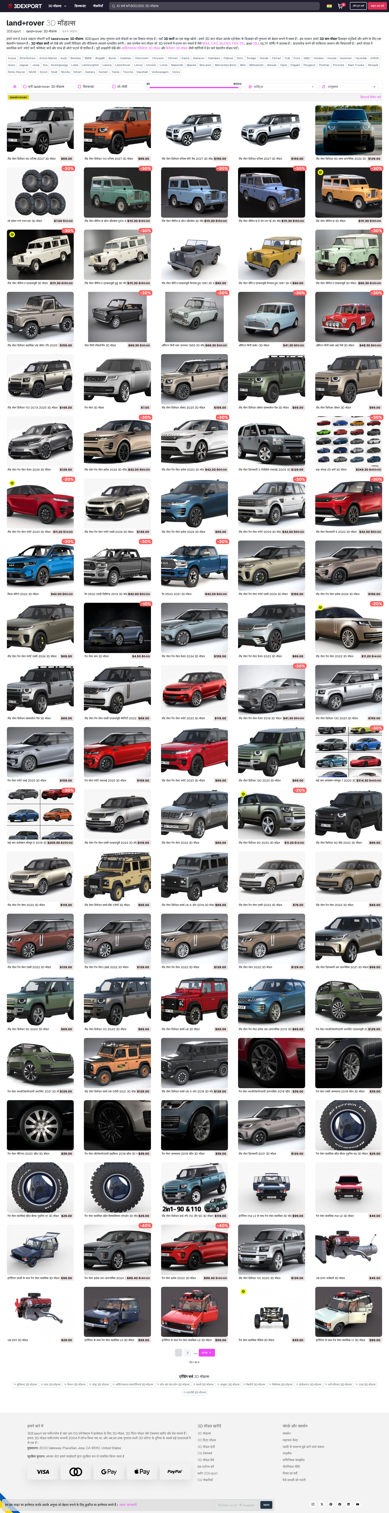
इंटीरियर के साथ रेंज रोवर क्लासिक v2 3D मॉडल (187, 1340)
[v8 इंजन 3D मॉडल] (40, 1312)
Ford (297, 58)
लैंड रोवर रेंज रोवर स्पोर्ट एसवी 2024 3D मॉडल (109, 532)
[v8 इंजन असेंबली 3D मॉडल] (348, 1250)
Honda (331, 58)
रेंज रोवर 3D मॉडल (94, 407)
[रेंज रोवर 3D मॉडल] (117, 379)
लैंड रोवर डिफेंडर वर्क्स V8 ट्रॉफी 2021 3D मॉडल (110, 1091)
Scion (43, 72)
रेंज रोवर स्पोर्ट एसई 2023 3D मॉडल (26, 780)
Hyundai (361, 58)
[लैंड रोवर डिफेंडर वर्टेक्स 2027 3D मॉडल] (271, 130)
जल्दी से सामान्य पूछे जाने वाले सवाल (303, 1447)
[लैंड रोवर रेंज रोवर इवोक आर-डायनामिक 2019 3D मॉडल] (271, 1001)
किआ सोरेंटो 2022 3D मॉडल (22, 594)
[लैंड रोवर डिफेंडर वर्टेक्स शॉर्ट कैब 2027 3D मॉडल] (194, 130)
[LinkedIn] (349, 1505)
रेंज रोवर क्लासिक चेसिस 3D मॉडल (256, 1340)
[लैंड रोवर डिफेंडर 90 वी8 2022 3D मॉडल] (348, 814)
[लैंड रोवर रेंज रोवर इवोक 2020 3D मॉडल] (194, 441)
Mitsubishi (256, 65)
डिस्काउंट (88, 86)
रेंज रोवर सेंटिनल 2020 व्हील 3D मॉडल (28, 1153)
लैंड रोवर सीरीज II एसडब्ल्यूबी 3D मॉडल (336, 283)
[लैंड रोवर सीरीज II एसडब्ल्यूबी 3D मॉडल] (348, 255)
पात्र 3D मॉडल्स (51, 1384)
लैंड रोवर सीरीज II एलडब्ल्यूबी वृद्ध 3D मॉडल (106, 283)
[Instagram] (313, 1505)
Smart (77, 72)
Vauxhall (142, 72)
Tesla (115, 72)
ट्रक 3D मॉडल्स (366, 1384)
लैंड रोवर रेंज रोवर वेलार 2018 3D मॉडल (260, 718)
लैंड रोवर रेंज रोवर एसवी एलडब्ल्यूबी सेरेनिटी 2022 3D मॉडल (115, 718)
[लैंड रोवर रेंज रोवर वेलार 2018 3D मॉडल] (271, 690)
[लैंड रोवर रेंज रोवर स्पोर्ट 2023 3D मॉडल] (40, 503)
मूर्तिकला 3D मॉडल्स (26, 1384)
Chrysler (158, 58)
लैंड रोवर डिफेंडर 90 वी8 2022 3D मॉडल (339, 843)
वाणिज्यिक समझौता (294, 1460)
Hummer (346, 58)
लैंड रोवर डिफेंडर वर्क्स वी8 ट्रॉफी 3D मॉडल (107, 905)
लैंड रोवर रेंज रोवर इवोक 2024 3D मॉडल (106, 469)
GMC (307, 58)
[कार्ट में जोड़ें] (59, 149)
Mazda (191, 65)
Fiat (287, 58)
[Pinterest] (331, 1505)
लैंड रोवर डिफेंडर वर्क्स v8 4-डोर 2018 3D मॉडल (188, 905)
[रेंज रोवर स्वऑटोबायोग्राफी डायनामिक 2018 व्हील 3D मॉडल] (271, 1063)
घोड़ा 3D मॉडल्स (100, 1384)
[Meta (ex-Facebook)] (340, 1505)
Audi (64, 58)
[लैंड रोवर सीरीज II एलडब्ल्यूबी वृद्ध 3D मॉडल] (117, 255)
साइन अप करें (377, 6)
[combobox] (284, 86)
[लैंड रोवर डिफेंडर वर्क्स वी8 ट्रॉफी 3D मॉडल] (117, 876)
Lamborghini (90, 65)
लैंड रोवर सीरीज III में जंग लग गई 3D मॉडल (260, 221)
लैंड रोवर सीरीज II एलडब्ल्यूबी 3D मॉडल (27, 283)
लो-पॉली (122, 86)
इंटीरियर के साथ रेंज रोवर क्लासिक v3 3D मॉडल (109, 1340)
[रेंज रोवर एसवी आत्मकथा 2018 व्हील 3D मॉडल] (348, 1063)
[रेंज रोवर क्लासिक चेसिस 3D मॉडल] (271, 1312)
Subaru (90, 72)
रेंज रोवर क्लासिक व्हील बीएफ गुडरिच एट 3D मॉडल (33, 1216)
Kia (45, 65)
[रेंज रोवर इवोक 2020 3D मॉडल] (194, 1250)
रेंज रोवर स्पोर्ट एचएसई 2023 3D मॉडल (105, 780)
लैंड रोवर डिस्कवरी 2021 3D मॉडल (257, 1153)
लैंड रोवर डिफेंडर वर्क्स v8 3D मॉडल (181, 1029)
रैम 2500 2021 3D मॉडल (176, 594)
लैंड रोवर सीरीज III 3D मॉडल (330, 221)
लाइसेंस (287, 1453)
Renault (373, 65)
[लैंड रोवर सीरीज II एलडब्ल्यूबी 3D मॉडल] (40, 255)
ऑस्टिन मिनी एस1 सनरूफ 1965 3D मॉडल (184, 345)
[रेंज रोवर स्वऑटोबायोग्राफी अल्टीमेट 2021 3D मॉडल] (40, 1063)
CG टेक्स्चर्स (205, 1453)
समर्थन (287, 1433)
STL (242, 43)
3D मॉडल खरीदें (209, 1426)
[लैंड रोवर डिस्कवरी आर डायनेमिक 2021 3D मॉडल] (348, 939)
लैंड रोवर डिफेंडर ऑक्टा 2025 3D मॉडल (183, 407)
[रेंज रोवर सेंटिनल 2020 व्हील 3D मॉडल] (40, 1125)
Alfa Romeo (27, 58)
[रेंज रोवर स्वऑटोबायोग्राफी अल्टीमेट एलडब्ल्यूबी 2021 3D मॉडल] (348, 1001)
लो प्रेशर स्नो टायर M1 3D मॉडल (24, 221)
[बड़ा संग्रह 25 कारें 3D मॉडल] (348, 441)
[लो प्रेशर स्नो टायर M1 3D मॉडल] (40, 192)
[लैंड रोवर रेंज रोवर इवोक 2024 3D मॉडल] (117, 441)
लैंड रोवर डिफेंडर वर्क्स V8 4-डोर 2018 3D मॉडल (188, 1091)
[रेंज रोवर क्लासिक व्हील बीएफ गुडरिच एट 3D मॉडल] (40, 1187)
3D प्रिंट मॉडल (207, 1440)
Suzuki (103, 72)
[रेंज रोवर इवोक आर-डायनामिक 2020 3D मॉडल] (117, 1250)
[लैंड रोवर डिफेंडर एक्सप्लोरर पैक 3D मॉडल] (40, 690)
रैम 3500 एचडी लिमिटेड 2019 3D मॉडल (106, 594)
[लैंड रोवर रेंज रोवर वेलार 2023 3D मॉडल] (271, 628)
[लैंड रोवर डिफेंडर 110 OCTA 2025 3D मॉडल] (40, 379)
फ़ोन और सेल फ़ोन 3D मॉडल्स (174, 1384)
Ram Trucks (356, 65)
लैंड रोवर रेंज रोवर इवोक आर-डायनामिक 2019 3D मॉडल (268, 1029)
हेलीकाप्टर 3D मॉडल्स (310, 1384)
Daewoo (198, 58)
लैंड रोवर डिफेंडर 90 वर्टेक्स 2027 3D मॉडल (31, 159)
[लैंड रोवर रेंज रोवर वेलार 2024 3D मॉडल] (40, 441)
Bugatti (100, 58)
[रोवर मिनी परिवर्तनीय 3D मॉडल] (117, 317)
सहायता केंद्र (290, 1440)
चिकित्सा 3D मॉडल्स (281, 1384)
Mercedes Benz (225, 65)
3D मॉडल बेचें (206, 1460)
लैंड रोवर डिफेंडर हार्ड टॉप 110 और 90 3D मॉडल (187, 1216)
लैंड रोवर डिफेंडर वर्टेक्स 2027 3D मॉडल (260, 159)
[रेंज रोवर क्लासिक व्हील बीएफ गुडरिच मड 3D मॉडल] (348, 1125)
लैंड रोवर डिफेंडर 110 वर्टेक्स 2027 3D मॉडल (108, 159)
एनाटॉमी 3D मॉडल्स (196, 1392)
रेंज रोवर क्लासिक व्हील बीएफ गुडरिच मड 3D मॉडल (342, 1153)
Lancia (107, 65)
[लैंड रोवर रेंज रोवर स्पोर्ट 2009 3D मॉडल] (271, 503)
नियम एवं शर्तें (290, 1473)
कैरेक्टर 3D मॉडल (177, 48)
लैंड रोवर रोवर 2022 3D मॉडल (255, 967)
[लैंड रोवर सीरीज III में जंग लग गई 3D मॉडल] (271, 192)
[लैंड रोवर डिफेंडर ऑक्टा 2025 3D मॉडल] (194, 379)
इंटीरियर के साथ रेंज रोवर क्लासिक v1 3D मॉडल (340, 1340)
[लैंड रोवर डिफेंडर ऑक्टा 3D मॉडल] (348, 379)
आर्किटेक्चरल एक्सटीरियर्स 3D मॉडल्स (134, 1384)
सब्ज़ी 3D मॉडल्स (204, 1384)
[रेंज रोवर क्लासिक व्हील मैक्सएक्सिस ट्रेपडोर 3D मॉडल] (117, 1187)
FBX (235, 43)
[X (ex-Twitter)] (322, 1505)
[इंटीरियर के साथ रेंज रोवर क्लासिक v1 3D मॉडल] (348, 1312)
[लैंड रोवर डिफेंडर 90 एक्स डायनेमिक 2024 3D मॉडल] (348, 130)
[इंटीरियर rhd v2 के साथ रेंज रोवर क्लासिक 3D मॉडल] (271, 1187)
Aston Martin (48, 58)
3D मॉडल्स (204, 1433)
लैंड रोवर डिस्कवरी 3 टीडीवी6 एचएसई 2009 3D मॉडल (268, 469)
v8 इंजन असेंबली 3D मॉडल (330, 1278)
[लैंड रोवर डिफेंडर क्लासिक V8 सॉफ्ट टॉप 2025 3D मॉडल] (40, 317)
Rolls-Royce (16, 72)
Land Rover (123, 65)
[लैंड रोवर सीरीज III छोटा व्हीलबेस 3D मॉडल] (194, 192)
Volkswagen (160, 72)
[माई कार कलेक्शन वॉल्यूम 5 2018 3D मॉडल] (40, 814)
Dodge (251, 58)
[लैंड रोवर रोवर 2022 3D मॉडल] (271, 939)
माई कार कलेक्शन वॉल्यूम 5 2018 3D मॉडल (30, 843)
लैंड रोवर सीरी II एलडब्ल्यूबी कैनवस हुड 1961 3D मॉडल (267, 283)
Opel (283, 65)
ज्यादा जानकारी (128, 1505)
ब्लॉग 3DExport (208, 1473)
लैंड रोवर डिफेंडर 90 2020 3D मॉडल (259, 843)
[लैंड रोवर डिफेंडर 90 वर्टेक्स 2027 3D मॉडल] (40, 130)
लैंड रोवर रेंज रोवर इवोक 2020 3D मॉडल (184, 469)
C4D (214, 43)
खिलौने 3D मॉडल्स (255, 1384)
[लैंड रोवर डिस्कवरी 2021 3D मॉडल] (271, 1125)
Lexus (138, 65)
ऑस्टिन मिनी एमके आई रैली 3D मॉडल (335, 345)
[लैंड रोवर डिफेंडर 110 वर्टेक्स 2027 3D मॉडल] (117, 130)
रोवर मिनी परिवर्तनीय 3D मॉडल (100, 345)
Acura (12, 58)
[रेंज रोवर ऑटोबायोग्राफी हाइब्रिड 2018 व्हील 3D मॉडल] (117, 1125)
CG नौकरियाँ (205, 1480)
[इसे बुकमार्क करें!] (68, 149)
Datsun (228, 58)
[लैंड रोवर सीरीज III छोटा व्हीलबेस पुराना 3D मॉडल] (117, 192)
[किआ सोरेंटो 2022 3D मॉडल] (40, 566)
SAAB (32, 72)
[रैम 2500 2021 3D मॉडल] (194, 566)
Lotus (164, 65)
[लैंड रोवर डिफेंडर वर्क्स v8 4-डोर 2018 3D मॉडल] (194, 876)
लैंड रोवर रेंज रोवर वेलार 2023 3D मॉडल (260, 656)
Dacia (185, 58)
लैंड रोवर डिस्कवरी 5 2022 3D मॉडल (336, 532)
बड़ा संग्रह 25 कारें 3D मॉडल (331, 469)
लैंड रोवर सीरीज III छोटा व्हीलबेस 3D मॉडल (183, 221)
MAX (206, 43)
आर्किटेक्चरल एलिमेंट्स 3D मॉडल (140, 48)
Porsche (338, 65)
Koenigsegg (59, 65)
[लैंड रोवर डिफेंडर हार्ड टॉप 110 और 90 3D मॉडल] (194, 1187)
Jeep (36, 65)
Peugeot (309, 65)
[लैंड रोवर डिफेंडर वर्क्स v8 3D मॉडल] (194, 1001)
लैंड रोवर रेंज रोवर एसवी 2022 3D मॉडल (260, 905)
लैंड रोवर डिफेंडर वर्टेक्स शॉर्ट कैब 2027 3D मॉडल (188, 159)
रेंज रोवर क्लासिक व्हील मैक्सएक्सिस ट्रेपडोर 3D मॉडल (112, 1216)
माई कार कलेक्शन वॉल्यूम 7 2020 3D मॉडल (339, 780)
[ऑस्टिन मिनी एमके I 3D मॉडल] (271, 317)
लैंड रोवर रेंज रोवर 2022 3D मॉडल (334, 656)
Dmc (240, 58)
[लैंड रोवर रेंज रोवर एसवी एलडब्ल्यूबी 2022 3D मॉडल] (117, 814)
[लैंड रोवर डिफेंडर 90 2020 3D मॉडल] (271, 814)
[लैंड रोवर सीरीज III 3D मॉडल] (348, 192)
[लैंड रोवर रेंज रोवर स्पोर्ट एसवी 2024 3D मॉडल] (117, 503)
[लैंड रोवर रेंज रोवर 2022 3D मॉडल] (348, 628)
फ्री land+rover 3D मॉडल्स (46, 86)
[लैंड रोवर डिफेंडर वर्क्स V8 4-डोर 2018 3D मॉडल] (194, 1063)
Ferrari (276, 58)
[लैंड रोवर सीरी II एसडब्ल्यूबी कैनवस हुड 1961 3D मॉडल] (194, 255)
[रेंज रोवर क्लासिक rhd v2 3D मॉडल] (348, 1187)
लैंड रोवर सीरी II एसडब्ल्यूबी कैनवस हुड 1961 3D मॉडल (190, 283)
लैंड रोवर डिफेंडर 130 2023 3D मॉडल (337, 718)
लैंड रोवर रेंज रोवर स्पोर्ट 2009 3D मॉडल (260, 532)
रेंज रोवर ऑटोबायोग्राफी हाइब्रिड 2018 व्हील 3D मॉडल (113, 1153)
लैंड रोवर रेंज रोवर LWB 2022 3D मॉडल (106, 967)
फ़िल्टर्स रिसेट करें (370, 97)
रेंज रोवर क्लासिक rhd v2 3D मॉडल (335, 1216)
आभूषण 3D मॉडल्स (229, 1384)
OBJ (255, 43)
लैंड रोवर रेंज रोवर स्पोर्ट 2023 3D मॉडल (29, 532)
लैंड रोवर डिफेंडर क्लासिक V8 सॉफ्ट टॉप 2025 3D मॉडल (37, 345)
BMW (88, 58)
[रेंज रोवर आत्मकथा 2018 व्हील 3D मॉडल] (194, 1125)
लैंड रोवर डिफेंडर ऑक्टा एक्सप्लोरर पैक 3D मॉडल (264, 407)
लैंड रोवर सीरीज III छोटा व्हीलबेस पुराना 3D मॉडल (109, 221)
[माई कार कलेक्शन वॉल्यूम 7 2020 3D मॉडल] (348, 752)
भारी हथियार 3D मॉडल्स (339, 1384)
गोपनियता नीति (291, 1467)
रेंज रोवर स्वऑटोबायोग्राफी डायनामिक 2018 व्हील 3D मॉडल (270, 1091)
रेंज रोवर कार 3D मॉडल (96, 656)
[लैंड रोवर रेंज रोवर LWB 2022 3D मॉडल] (117, 939)
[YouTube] (358, 1505)
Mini (243, 65)
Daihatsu (214, 58)
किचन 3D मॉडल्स (76, 1384)
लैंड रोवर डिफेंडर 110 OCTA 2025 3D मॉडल (32, 407)
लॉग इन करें (358, 6)
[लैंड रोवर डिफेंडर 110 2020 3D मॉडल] (117, 1001)
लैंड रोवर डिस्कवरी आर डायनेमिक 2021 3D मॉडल (342, 967)
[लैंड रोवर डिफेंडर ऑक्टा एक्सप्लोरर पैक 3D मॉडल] (271, 379)
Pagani (295, 65)
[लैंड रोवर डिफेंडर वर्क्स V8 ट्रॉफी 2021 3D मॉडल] (117, 1063)
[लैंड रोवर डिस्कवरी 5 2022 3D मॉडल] (348, 503)
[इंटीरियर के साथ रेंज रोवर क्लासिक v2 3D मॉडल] (194, 1312)
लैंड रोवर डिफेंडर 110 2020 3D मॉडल (105, 1029)
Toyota (128, 72)
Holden (319, 58)
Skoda (65, 72)
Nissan (272, 65)
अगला (205, 1353)
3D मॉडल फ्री (206, 1447)
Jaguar (24, 65)
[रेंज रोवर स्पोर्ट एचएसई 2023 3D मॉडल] (117, 752)
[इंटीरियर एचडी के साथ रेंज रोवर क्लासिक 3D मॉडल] (40, 1250)
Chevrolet (142, 58)
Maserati (177, 65)
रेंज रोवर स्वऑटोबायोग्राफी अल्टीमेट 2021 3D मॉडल (34, 1091)
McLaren (205, 65)
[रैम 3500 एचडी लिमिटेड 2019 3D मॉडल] (117, 566)
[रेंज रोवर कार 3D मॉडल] (117, 628)
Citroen (173, 58)
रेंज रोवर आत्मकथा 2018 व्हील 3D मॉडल (183, 1153)
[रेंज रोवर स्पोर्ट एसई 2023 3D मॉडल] (40, 752)
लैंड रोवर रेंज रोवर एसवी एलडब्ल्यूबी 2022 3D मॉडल (111, 843)
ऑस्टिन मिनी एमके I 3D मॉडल (254, 345)
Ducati (264, 58)
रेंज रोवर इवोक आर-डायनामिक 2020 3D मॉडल (109, 1278)
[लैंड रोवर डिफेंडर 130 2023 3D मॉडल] (348, 690)
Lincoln (151, 65)
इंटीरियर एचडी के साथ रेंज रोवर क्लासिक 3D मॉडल (33, 1278)
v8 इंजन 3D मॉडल (17, 1340)
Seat (54, 72)
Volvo (176, 72)
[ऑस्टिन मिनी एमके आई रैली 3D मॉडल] (348, 317)
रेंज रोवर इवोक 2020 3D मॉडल (179, 1278)
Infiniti (374, 58)
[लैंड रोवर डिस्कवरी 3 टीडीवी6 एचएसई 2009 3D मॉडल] (271, 441)
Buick (112, 58)
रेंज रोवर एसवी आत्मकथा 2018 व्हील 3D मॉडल (340, 1091)
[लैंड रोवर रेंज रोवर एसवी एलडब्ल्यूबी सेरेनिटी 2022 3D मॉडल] (117, 690)
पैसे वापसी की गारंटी (294, 1480)
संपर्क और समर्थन (295, 1426)
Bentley (76, 58)
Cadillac (125, 58)
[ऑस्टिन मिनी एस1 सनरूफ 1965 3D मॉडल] (194, 317)
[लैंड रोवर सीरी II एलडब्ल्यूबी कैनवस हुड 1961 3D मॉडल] (271, 255)
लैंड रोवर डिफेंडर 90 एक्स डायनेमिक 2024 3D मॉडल (344, 159)
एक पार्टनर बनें (206, 1467)
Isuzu (11, 65)
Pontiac (324, 65)
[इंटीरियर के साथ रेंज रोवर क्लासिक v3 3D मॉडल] (117, 1312)
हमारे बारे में (35, 1426)
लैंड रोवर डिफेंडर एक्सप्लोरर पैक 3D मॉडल (29, 718)
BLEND (225, 43)
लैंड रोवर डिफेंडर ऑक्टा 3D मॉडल (333, 407)
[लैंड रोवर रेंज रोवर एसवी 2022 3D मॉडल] (271, 876)
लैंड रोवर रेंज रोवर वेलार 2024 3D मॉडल (29, 469)
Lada (74, 65)
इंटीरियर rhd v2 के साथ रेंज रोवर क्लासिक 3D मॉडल (266, 1216)
